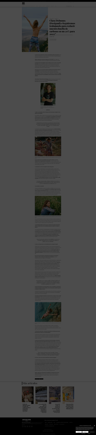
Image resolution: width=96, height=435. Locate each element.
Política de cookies (83, 433)
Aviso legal (89, 433)
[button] (94, 425)
